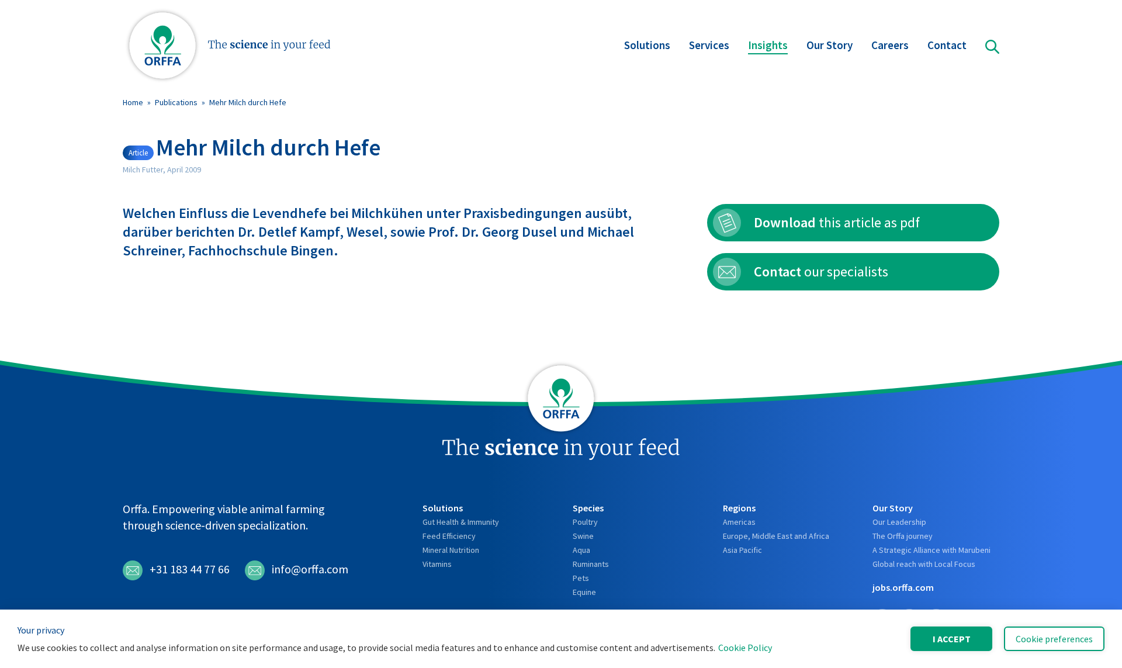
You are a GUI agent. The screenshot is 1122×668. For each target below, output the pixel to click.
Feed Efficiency (449, 536)
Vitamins (437, 564)
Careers (890, 45)
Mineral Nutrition (451, 550)
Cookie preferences (1054, 639)
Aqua (581, 550)
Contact (947, 45)
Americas (739, 522)
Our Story (829, 45)
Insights (768, 45)
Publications (176, 102)
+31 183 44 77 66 (190, 569)
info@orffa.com (310, 569)
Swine (583, 536)
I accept (952, 639)
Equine (584, 592)
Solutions (647, 45)
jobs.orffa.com (903, 587)
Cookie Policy (745, 647)
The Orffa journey (902, 536)
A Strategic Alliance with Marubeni (931, 550)
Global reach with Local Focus (923, 564)
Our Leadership (899, 522)
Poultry (585, 522)
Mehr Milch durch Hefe (247, 102)
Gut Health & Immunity (461, 522)
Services (709, 45)
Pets (581, 578)
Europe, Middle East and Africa (776, 536)
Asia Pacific (742, 550)
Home (133, 102)
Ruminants (591, 564)
